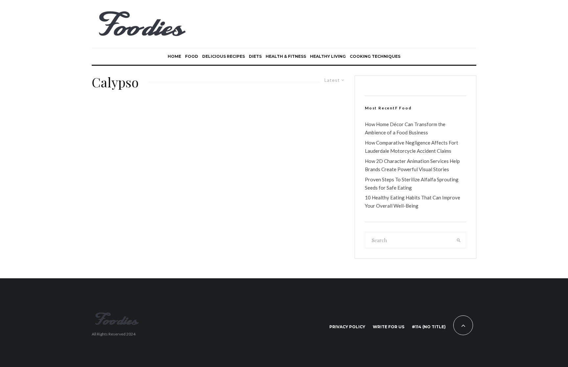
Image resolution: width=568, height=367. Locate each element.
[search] (459, 240)
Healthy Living (328, 56)
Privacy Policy (347, 326)
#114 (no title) (429, 326)
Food (191, 56)
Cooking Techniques (375, 56)
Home (174, 56)
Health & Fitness (286, 56)
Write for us (388, 326)
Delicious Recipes (223, 56)
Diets (255, 56)
